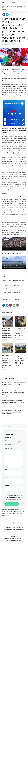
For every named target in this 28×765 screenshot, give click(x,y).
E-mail (7, 477)
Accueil (3, 6)
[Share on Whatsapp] (14, 305)
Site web (7, 485)
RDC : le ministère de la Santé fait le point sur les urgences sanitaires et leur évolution (20, 333)
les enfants (6, 289)
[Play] (12, 113)
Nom (6, 469)
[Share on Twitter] (7, 14)
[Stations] (22, 103)
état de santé (6, 285)
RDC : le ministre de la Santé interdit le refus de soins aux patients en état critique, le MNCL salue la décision (20, 360)
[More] (10, 14)
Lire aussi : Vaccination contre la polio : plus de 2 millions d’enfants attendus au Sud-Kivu (14, 130)
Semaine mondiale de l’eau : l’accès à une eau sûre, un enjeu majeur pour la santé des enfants (12, 412)
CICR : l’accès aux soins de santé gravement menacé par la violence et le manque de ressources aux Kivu (7, 361)
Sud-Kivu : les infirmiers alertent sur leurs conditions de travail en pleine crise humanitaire (7, 333)
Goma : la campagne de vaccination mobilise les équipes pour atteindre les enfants (13, 402)
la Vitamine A (15, 285)
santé (4, 296)
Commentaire (9, 448)
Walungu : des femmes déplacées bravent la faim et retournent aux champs (13, 383)
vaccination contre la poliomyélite (11, 299)
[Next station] (8, 113)
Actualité (4, 44)
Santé (9, 44)
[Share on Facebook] (3, 14)
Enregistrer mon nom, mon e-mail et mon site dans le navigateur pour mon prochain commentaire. (13, 497)
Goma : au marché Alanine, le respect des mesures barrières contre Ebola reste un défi (13, 392)
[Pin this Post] (10, 305)
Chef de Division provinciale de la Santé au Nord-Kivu (13, 281)
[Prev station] (16, 113)
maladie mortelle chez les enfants (11, 292)
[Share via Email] (17, 305)
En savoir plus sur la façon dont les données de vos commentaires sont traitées (13, 513)
